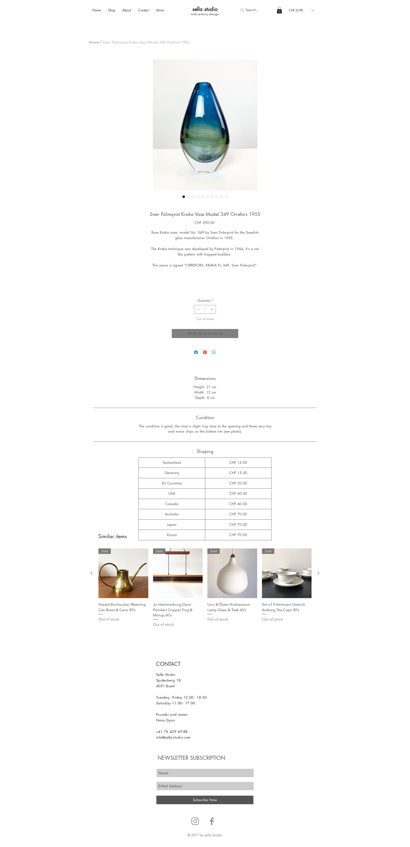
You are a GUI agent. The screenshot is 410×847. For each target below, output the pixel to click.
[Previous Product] (91, 573)
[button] (279, 10)
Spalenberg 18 (168, 680)
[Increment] (212, 309)
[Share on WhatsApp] (214, 352)
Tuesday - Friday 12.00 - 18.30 (181, 697)
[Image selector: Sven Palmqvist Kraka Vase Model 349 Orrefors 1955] (183, 196)
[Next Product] (318, 573)
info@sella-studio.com (173, 737)
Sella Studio (165, 674)
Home (94, 42)
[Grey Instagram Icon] (195, 821)
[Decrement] (198, 309)
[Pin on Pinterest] (205, 352)
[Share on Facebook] (196, 352)
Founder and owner (172, 714)
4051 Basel (165, 686)
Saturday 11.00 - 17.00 (175, 703)
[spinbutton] (205, 309)
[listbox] (301, 10)
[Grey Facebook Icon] (212, 821)
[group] (205, 588)
